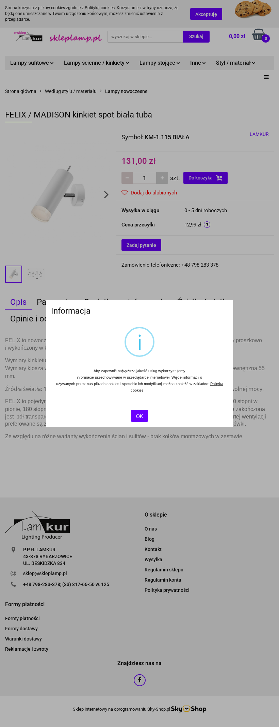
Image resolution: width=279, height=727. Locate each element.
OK (139, 416)
